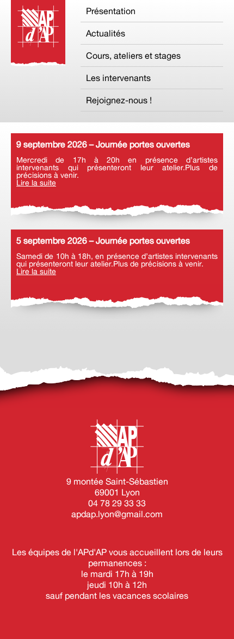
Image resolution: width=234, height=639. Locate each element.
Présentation (111, 11)
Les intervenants (118, 78)
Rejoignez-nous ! (119, 100)
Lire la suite (36, 182)
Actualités (105, 33)
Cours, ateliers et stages (133, 55)
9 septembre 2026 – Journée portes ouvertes (103, 144)
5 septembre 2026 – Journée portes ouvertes (103, 240)
